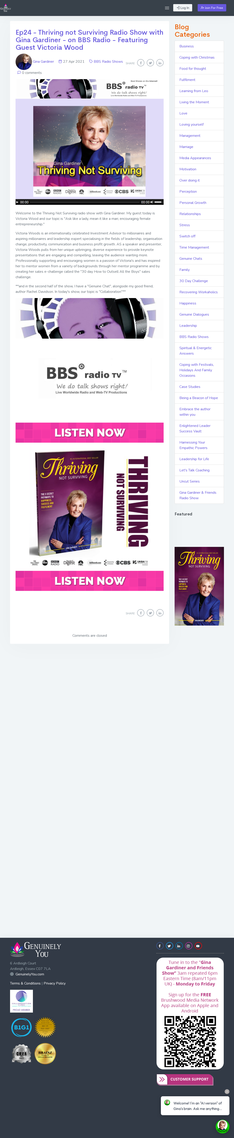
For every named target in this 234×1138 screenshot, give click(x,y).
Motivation (187, 169)
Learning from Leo (193, 91)
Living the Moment (194, 102)
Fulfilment (187, 79)
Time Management (194, 247)
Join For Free (213, 8)
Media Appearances (195, 158)
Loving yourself (191, 124)
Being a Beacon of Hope (198, 397)
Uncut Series (189, 481)
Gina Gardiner (43, 61)
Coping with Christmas (197, 57)
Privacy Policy (55, 983)
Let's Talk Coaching (194, 470)
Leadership (188, 325)
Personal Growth (192, 202)
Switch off (187, 236)
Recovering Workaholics (198, 292)
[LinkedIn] (160, 62)
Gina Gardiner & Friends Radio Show (197, 495)
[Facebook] (140, 62)
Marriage (186, 146)
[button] (167, 8)
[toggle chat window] (222, 1126)
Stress (184, 225)
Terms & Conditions (25, 983)
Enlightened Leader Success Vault (194, 428)
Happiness (187, 303)
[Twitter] (150, 62)
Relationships (190, 213)
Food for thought (192, 68)
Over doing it (189, 180)
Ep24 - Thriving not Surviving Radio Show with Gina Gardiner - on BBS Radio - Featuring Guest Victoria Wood (89, 40)
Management (189, 135)
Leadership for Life (194, 459)
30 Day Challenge (193, 280)
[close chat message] (227, 1091)
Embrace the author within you (194, 412)
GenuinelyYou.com (30, 974)
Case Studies (189, 386)
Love (183, 113)
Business (186, 46)
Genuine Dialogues (194, 314)
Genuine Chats (190, 258)
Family (184, 269)
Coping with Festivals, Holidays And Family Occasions (196, 370)
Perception (188, 191)
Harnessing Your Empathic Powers (193, 445)
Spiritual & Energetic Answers (195, 351)
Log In (184, 8)
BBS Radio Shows (108, 61)
